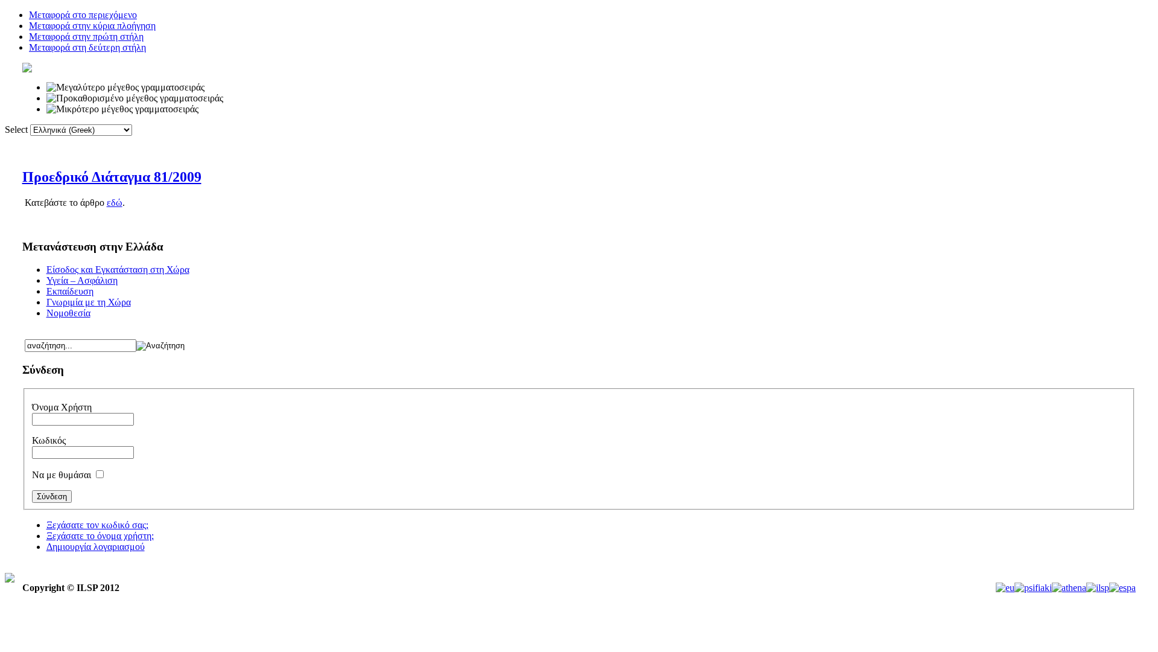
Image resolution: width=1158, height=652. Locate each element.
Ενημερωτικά (690, 144)
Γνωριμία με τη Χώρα (88, 302)
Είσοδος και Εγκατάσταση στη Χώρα (117, 269)
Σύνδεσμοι (489, 144)
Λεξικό (429, 144)
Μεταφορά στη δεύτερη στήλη (87, 47)
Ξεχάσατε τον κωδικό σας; (97, 525)
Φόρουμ (551, 144)
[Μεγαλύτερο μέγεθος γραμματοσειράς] (125, 87)
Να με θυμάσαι (62, 475)
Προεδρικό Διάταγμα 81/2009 (111, 177)
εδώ (114, 202)
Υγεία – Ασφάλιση (82, 280)
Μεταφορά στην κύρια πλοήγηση (92, 26)
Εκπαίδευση (69, 291)
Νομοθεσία (68, 313)
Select (16, 129)
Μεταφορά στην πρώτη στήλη (86, 36)
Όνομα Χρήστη (62, 407)
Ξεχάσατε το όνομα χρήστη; (100, 536)
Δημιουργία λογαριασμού (95, 547)
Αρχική (375, 144)
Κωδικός (49, 440)
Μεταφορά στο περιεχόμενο (83, 15)
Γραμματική (615, 144)
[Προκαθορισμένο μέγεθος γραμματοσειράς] (134, 98)
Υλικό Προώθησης (778, 144)
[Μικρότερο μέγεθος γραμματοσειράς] (122, 109)
